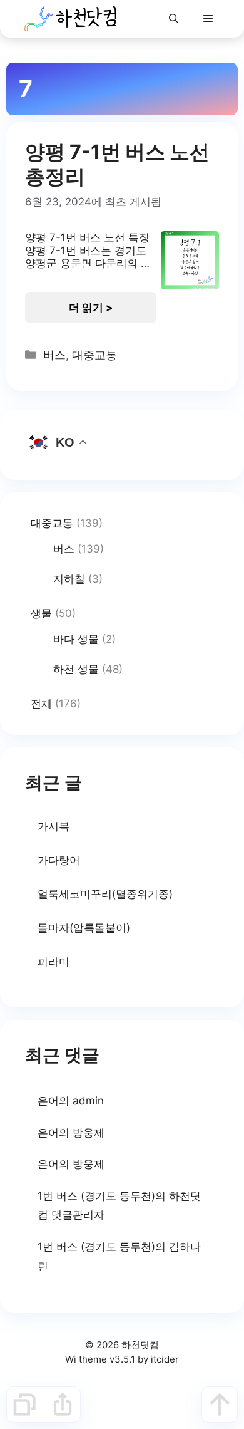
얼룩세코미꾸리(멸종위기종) (105, 894)
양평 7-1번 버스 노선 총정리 (117, 164)
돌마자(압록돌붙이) (84, 928)
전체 (41, 703)
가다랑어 (59, 860)
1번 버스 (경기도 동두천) (96, 1196)
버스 (54, 354)
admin (88, 1100)
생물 (41, 613)
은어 (48, 1100)
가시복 (53, 826)
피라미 (53, 961)
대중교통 (94, 354)
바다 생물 (76, 639)
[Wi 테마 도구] (24, 1404)
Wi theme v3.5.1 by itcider (122, 1359)
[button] (173, 19)
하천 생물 (76, 669)
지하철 (69, 579)
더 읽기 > (91, 307)
